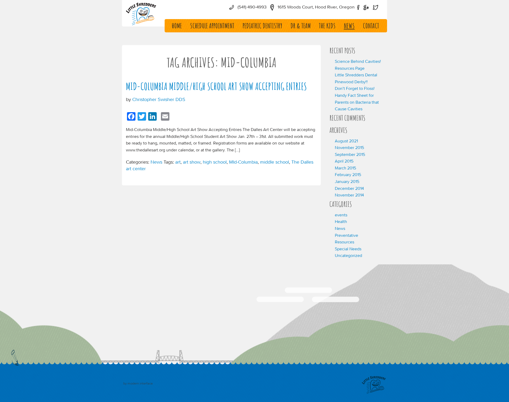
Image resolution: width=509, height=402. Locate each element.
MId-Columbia (243, 162)
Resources (344, 241)
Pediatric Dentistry (262, 25)
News (349, 25)
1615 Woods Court (315, 7)
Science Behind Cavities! (358, 61)
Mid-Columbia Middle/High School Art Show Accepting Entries (216, 86)
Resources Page (350, 68)
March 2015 (345, 168)
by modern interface (138, 383)
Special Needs (348, 248)
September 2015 (350, 154)
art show (191, 162)
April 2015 (344, 161)
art (178, 162)
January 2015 (347, 181)
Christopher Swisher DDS (158, 99)
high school (215, 162)
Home (177, 25)
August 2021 (346, 140)
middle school (274, 162)
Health (341, 221)
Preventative (346, 235)
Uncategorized (348, 255)
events (341, 214)
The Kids (327, 25)
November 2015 (349, 147)
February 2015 (348, 174)
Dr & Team (301, 25)
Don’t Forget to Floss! (355, 88)
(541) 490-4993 (251, 7)
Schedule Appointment (212, 25)
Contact (371, 25)
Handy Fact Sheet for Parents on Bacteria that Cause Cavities (357, 102)
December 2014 (349, 188)
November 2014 (349, 195)
